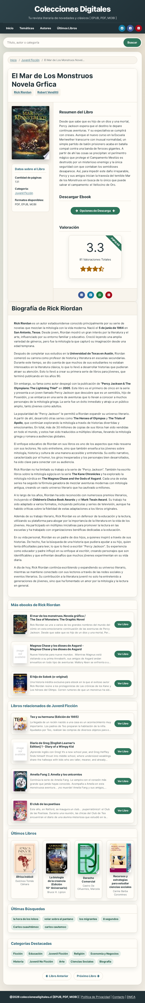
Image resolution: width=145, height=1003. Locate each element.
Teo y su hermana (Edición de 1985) (54, 717)
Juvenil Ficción (30, 60)
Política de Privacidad (95, 997)
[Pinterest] (138, 28)
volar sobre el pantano (58, 918)
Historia (18, 961)
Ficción (18, 953)
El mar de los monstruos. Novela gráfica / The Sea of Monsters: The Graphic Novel (58, 617)
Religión (79, 953)
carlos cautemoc (55, 926)
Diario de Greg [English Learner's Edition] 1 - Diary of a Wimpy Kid (52, 744)
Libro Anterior (58, 976)
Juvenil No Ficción (41, 961)
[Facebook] (130, 28)
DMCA (131, 997)
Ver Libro (123, 624)
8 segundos (110, 918)
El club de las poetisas (45, 804)
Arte (62, 961)
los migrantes (88, 918)
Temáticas (26, 28)
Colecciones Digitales (72, 9)
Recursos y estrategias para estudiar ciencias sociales (120, 881)
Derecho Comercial (88, 879)
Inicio (9, 28)
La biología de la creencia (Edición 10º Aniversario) (56, 883)
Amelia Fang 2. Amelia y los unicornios (56, 774)
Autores (45, 28)
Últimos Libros (67, 28)
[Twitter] (122, 28)
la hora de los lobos (25, 918)
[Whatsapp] (99, 295)
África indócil (24, 876)
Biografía (105, 961)
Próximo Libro (86, 976)
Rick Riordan (22, 92)
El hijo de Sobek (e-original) (49, 676)
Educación (35, 953)
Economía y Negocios (105, 953)
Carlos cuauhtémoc (26, 926)
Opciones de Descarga (95, 210)
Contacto (118, 997)
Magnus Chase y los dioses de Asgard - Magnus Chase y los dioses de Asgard (57, 647)
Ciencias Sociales (82, 961)
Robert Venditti (47, 92)
